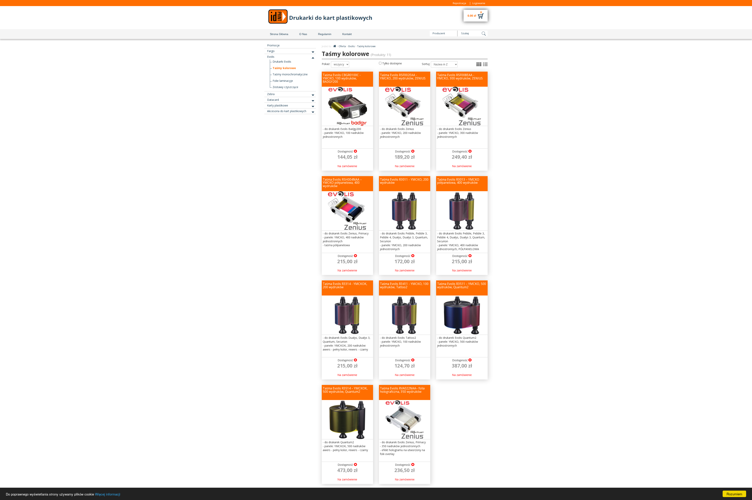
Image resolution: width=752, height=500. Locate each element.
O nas (303, 34)
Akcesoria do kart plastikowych (286, 111)
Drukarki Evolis (282, 61)
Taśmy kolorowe (284, 68)
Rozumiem (734, 493)
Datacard (273, 100)
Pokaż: (326, 64)
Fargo (271, 51)
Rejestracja (459, 3)
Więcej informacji (107, 494)
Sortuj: (426, 64)
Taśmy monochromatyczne (290, 74)
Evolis (270, 57)
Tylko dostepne (391, 63)
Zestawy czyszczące (285, 87)
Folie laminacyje (283, 81)
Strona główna (279, 34)
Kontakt (347, 34)
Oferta (342, 46)
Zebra (271, 94)
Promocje (273, 45)
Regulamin (324, 34)
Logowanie (478, 3)
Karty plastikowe (277, 105)
